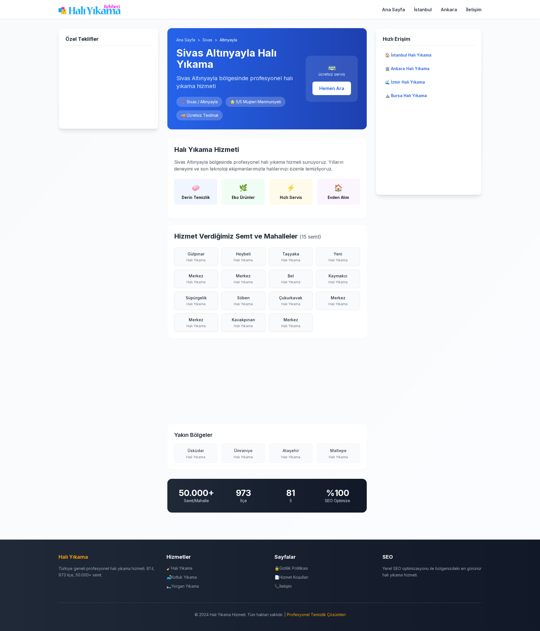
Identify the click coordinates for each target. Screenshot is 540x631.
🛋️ (181, 577)
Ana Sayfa (393, 9)
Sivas (207, 39)
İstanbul (423, 9)
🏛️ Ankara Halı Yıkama (407, 68)
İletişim (474, 9)
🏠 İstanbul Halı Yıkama (408, 55)
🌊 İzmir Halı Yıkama (405, 82)
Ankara (449, 9)
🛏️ (182, 586)
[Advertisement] (108, 86)
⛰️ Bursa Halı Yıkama (406, 95)
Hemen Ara (331, 88)
